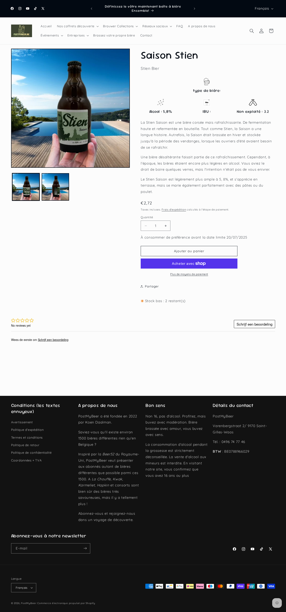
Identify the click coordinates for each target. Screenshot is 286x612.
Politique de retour (25, 445)
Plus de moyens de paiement (189, 274)
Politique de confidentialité (31, 453)
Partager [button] (152, 286)
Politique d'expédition (27, 430)
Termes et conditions (27, 437)
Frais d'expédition (174, 209)
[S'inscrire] (85, 548)
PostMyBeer (28, 603)
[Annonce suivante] (194, 8)
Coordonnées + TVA (26, 460)
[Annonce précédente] (91, 8)
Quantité (147, 217)
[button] (77, 26)
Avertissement (22, 422)
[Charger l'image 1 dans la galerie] (26, 187)
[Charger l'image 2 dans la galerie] (55, 187)
